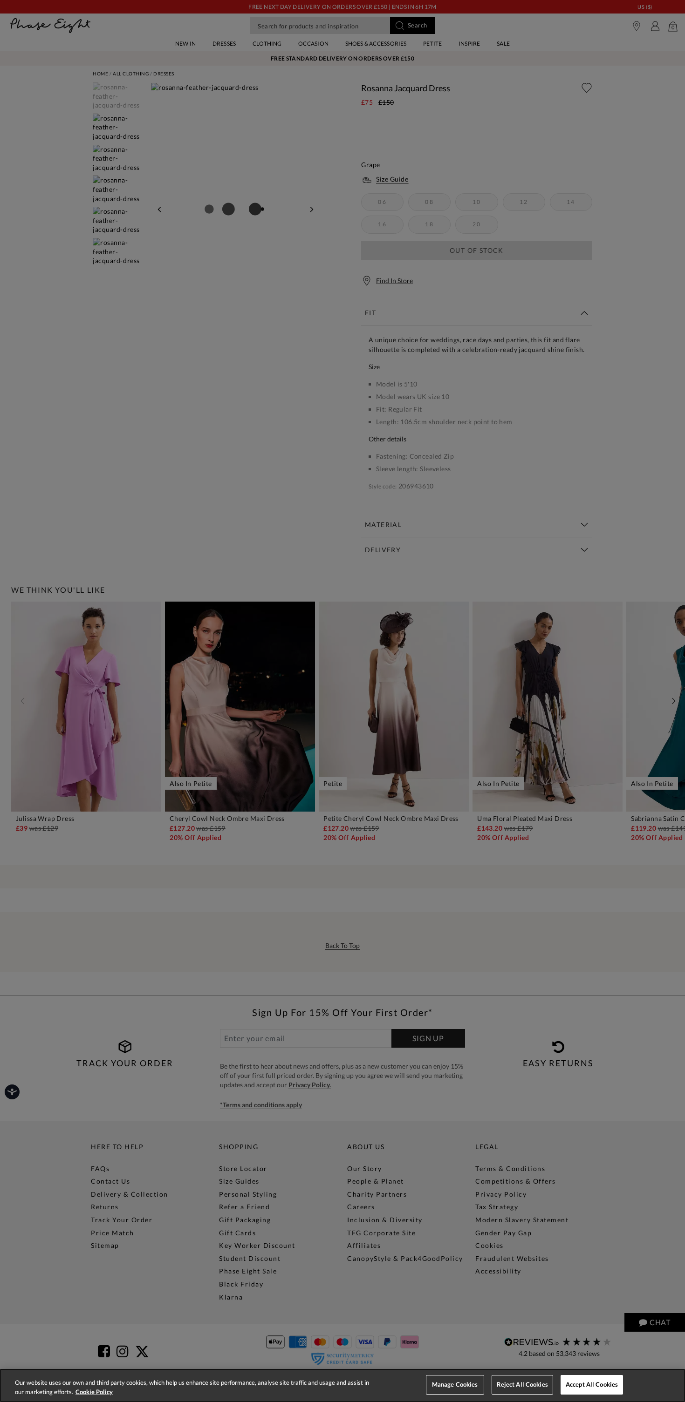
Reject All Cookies (522, 1384)
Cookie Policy (94, 1391)
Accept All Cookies (592, 1384)
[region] (342, 1385)
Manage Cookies (455, 1384)
